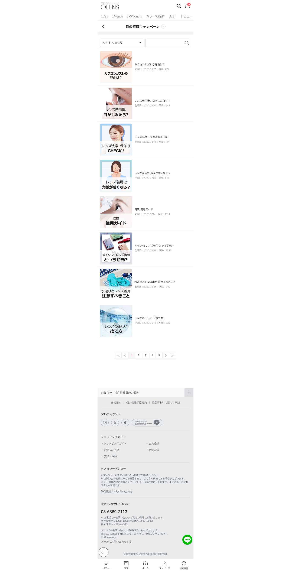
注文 (126, 568)
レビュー (186, 16)
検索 (187, 43)
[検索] (179, 6)
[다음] (165, 355)
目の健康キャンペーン (143, 26)
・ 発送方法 (152, 449)
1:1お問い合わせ (123, 491)
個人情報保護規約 (136, 402)
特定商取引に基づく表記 (166, 402)
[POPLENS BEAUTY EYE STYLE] (110, 6)
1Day (104, 16)
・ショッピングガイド (114, 443)
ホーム (145, 568)
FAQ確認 (106, 491)
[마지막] (172, 355)
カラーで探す (155, 16)
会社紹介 (116, 402)
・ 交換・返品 (109, 456)
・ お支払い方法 (110, 449)
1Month (117, 16)
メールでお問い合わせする (116, 541)
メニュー (107, 568)
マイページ (164, 568)
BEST (172, 16)
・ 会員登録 (152, 443)
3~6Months (134, 16)
